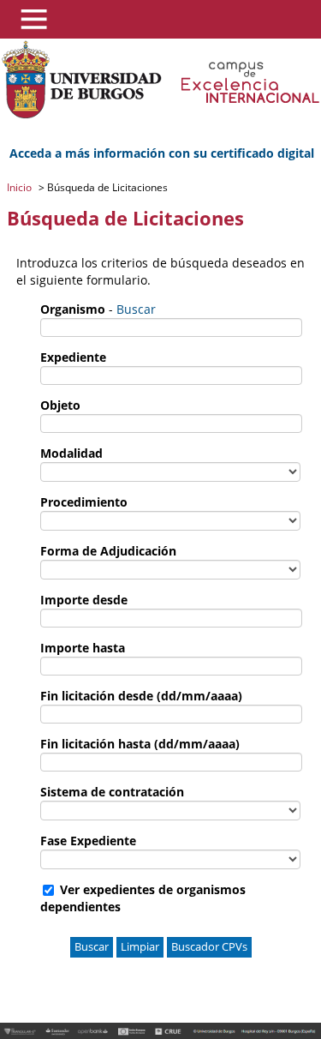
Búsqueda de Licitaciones (106, 187)
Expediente (73, 357)
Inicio (20, 187)
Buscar (136, 309)
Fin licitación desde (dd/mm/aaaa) (141, 696)
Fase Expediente (88, 840)
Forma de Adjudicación (108, 551)
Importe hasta (82, 648)
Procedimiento (84, 502)
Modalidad (71, 453)
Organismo (72, 309)
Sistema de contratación (112, 792)
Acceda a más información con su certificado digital (161, 153)
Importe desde (84, 600)
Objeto (60, 405)
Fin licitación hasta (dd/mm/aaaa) (140, 744)
